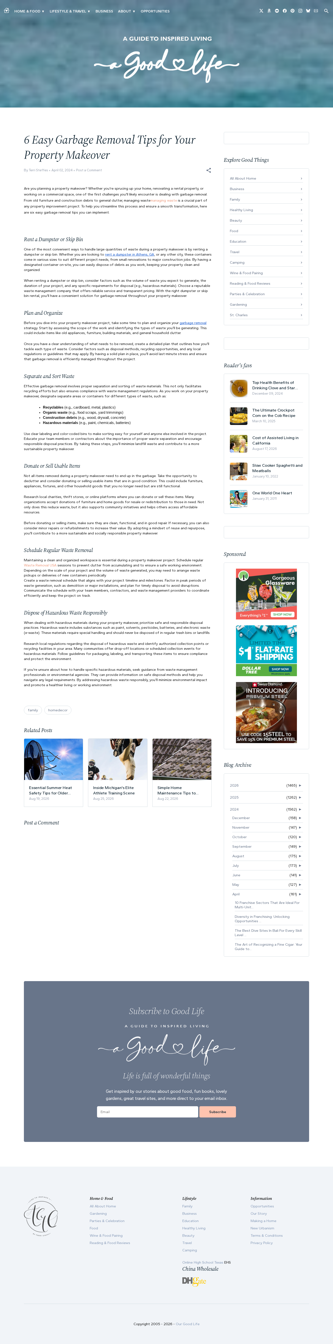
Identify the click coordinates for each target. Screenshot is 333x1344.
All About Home (243, 178)
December (241, 818)
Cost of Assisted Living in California (275, 440)
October (239, 837)
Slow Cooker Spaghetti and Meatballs (277, 468)
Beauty (236, 220)
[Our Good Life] (166, 59)
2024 (234, 809)
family (33, 710)
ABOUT (124, 11)
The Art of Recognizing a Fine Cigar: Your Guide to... (268, 946)
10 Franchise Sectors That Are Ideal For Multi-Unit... (267, 904)
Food (234, 231)
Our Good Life (188, 1324)
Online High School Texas (203, 1262)
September (242, 846)
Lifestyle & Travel (68, 11)
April (236, 894)
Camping (237, 262)
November (240, 827)
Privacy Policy (262, 1243)
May (235, 884)
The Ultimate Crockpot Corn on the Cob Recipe (273, 413)
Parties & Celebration (247, 294)
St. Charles (239, 315)
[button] (209, 170)
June (236, 875)
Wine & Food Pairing (246, 273)
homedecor (58, 710)
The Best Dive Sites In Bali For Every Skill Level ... (268, 932)
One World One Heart (272, 492)
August (238, 856)
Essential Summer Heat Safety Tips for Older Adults (50, 790)
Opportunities (155, 11)
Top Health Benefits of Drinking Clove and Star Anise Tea (273, 385)
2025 (234, 797)
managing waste (163, 200)
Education (238, 241)
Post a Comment (89, 170)
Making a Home (263, 1221)
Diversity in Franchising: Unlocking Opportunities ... (262, 918)
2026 (234, 785)
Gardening (238, 304)
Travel (234, 252)
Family (235, 199)
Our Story (259, 1213)
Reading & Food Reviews (250, 283)
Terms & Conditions (267, 1235)
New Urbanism (262, 1228)
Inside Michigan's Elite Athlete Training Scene (114, 790)
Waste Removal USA (40, 565)
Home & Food (27, 11)
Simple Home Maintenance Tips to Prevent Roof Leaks (176, 790)
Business (104, 11)
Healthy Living (241, 210)
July (235, 865)
